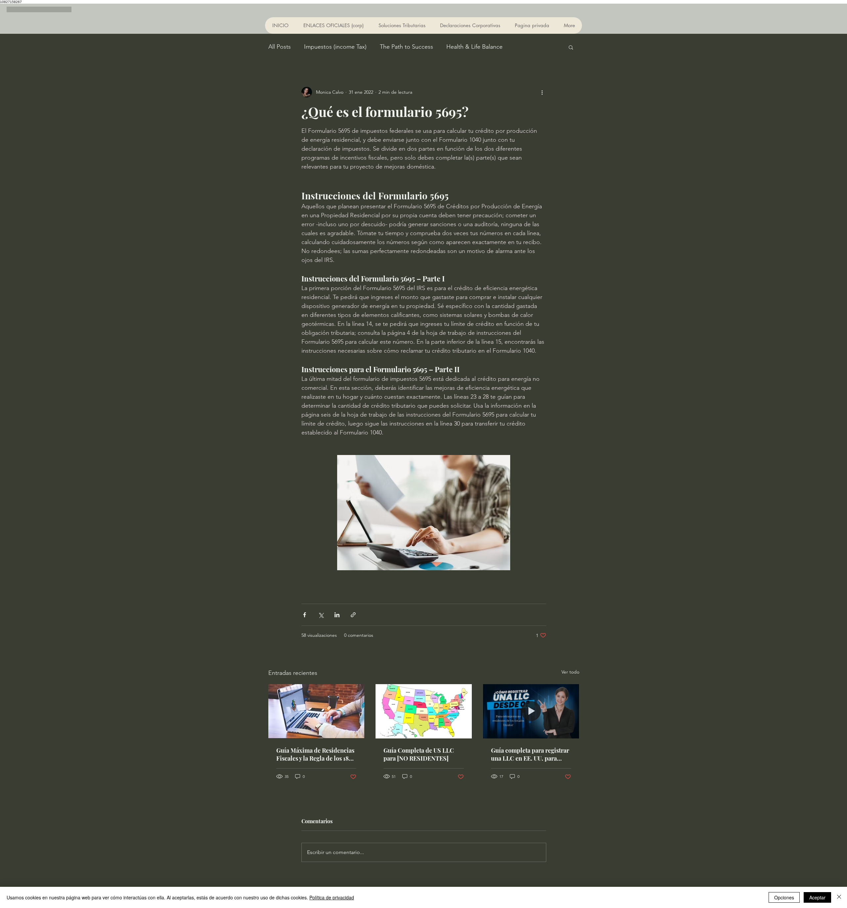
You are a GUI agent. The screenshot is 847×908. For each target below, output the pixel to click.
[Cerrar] (839, 897)
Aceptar (817, 897)
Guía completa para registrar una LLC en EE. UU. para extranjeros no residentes (530, 754)
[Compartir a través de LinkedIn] (337, 615)
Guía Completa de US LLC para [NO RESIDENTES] (418, 754)
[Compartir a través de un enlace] (353, 615)
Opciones (784, 897)
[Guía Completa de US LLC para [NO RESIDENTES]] (424, 711)
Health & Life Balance (474, 46)
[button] (571, 47)
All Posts (279, 46)
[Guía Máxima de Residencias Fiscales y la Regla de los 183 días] (316, 711)
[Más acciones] (542, 92)
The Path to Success (406, 46)
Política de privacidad (331, 897)
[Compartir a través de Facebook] (304, 615)
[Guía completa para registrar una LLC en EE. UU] (531, 711)
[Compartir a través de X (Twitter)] (321, 615)
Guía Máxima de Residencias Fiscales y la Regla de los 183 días (315, 754)
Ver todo (570, 672)
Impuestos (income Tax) (335, 46)
